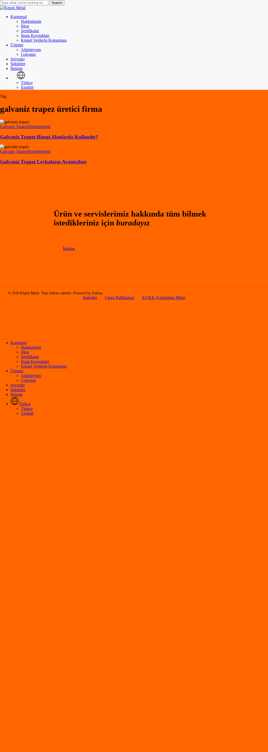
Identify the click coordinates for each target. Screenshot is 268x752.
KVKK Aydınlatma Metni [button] (163, 297)
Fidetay (97, 293)
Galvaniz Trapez (13, 126)
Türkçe (27, 408)
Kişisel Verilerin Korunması (44, 366)
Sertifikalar (30, 357)
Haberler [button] (90, 297)
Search (57, 3)
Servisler (17, 385)
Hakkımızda (31, 347)
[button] (69, 248)
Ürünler (16, 371)
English (27, 413)
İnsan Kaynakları (35, 361)
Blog (25, 352)
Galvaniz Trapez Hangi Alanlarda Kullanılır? (49, 137)
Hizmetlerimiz (39, 126)
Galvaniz (28, 380)
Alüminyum (31, 375)
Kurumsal (18, 342)
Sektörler (17, 390)
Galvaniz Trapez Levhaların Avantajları (43, 161)
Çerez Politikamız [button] (119, 297)
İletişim (16, 394)
